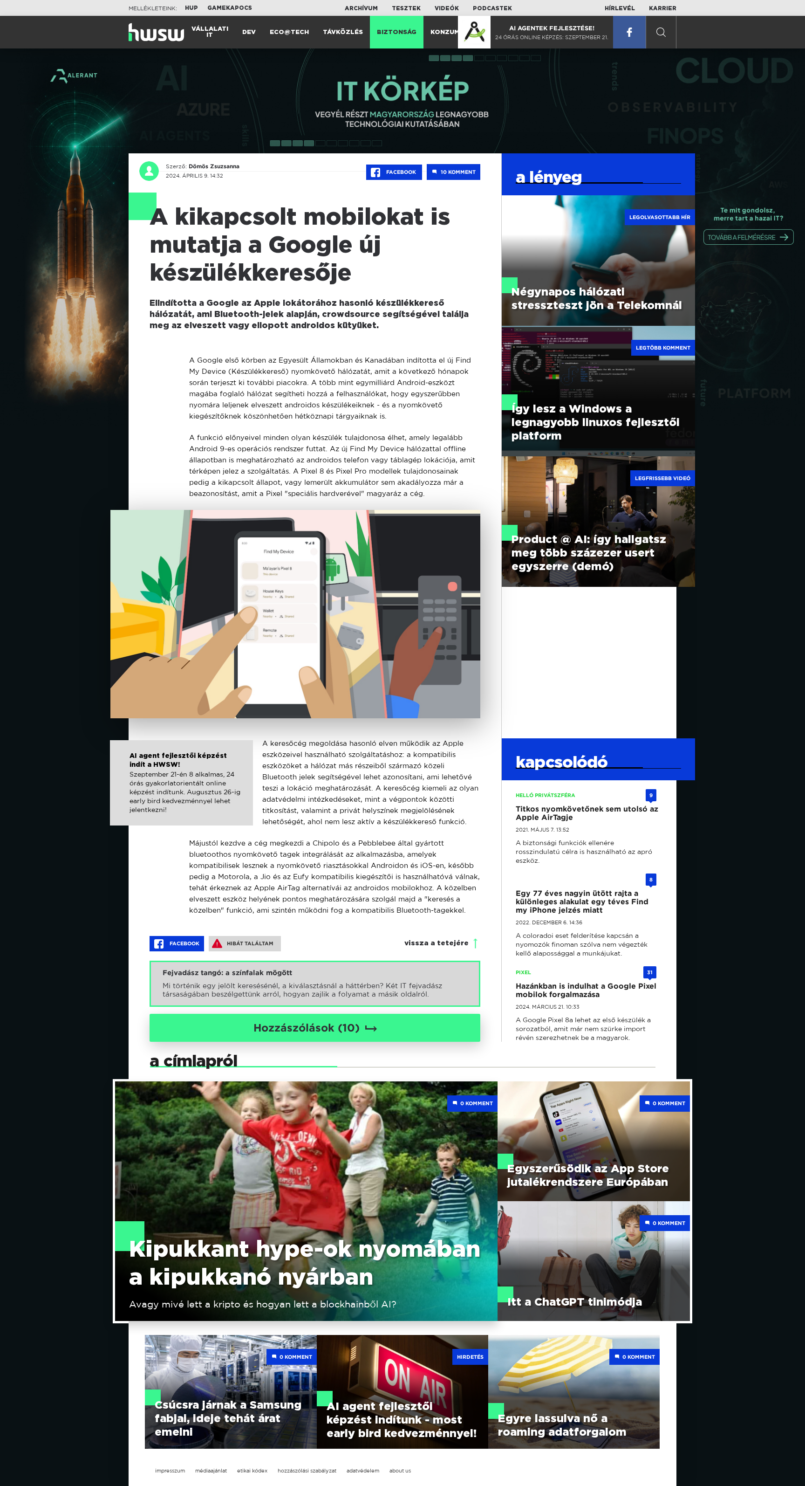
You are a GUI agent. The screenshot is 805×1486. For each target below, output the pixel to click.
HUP (191, 8)
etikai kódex (252, 1470)
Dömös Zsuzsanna (214, 166)
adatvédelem (363, 1470)
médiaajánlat (211, 1470)
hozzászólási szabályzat (307, 1470)
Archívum (361, 8)
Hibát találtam (250, 943)
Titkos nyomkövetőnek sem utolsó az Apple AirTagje (587, 813)
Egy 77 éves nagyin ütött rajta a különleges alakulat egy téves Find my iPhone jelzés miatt (582, 901)
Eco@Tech (289, 32)
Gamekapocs (229, 8)
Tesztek (406, 8)
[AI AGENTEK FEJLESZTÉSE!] (474, 32)
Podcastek (492, 8)
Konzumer (449, 32)
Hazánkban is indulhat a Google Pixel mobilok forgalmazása (586, 990)
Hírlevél (620, 8)
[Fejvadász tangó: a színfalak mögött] (315, 983)
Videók (447, 8)
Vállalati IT (209, 32)
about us (400, 1470)
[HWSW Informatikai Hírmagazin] (156, 32)
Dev (249, 32)
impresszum (170, 1470)
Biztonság (396, 32)
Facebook (401, 172)
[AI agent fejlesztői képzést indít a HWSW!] (181, 792)
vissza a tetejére (436, 943)
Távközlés (343, 32)
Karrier (662, 8)
